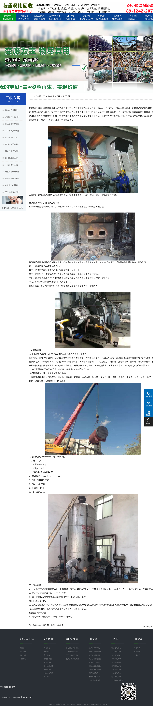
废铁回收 (47, 648)
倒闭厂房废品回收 (72, 659)
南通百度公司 (6, 697)
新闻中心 (117, 17)
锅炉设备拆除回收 (12, 151)
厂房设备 (23, 659)
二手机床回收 (48, 666)
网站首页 (8, 17)
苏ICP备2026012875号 (99, 704)
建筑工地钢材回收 (12, 172)
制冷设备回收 (48, 673)
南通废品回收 (116, 648)
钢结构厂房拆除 (11, 110)
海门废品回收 (116, 662)
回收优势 (23, 652)
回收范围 (86, 17)
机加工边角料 (39, 17)
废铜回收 (47, 652)
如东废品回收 (116, 669)
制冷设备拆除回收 (12, 178)
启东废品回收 (116, 666)
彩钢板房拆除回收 (12, 117)
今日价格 (137, 648)
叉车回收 (47, 677)
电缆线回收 (48, 659)
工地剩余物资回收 (72, 652)
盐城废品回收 (116, 652)
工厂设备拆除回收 (12, 131)
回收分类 (23, 655)
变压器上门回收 (11, 137)
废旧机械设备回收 (12, 144)
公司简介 (23, 648)
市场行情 (137, 652)
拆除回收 (102, 17)
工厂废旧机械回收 (72, 655)
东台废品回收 (116, 655)
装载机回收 (48, 669)
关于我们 (133, 17)
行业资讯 (137, 655)
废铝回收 (47, 655)
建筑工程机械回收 (12, 185)
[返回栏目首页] (147, 627)
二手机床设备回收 (12, 192)
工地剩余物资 (55, 17)
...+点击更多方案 (94, 680)
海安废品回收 (116, 677)
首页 (43, 96)
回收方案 (70, 17)
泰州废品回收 (116, 659)
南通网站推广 (17, 697)
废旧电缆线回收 (11, 158)
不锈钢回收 (23, 17)
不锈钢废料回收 (11, 165)
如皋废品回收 (116, 673)
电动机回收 (48, 662)
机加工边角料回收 (72, 648)
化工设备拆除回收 (12, 124)
